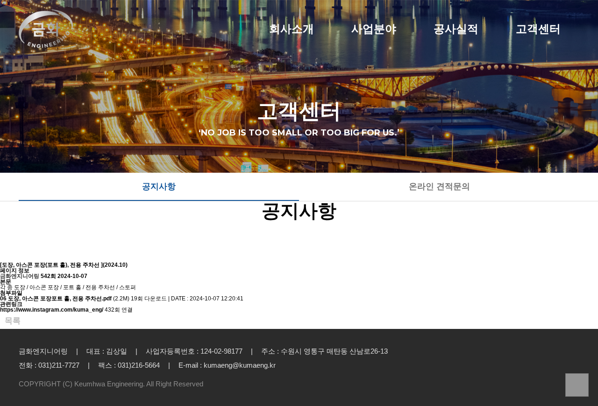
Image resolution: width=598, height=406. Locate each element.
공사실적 (456, 29)
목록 (13, 320)
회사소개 (291, 29)
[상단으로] (577, 385)
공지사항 (159, 186)
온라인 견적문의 (439, 186)
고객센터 (538, 29)
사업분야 (373, 29)
